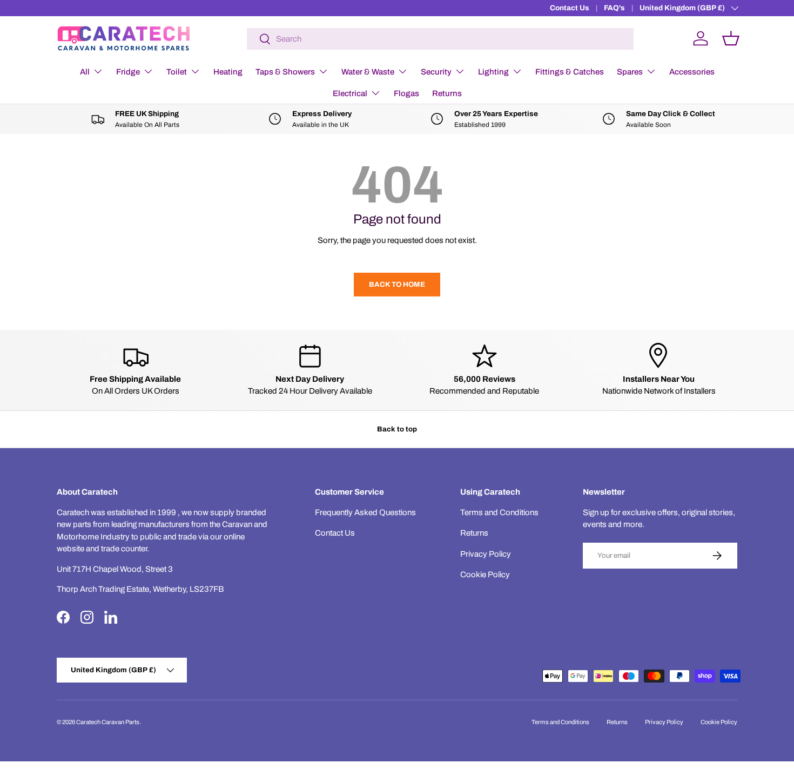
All (85, 71)
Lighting (493, 71)
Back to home (397, 284)
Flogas (406, 93)
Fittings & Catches (569, 71)
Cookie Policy (485, 574)
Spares (630, 71)
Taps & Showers (285, 71)
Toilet (176, 71)
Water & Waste (367, 71)
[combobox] (440, 39)
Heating (228, 71)
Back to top (397, 429)
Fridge (128, 71)
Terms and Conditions (499, 512)
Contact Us (569, 8)
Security (436, 71)
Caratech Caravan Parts (107, 722)
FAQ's (614, 8)
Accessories (692, 71)
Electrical (350, 93)
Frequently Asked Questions (365, 512)
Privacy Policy (485, 554)
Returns (447, 93)
